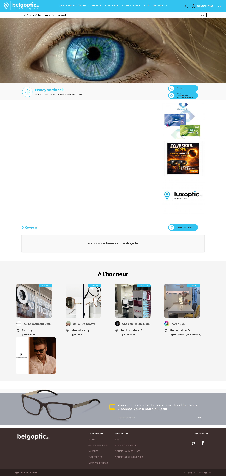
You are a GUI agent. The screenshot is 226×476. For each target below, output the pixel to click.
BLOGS (118, 439)
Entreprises (111, 6)
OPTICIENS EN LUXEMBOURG (129, 457)
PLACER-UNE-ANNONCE (126, 445)
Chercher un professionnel (73, 6)
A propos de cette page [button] (196, 15)
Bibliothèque (160, 6)
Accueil (30, 15)
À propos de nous (131, 6)
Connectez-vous (205, 6)
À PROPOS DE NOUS (98, 463)
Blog (146, 6)
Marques (96, 6)
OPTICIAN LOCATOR (97, 445)
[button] (186, 6)
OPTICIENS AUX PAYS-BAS (127, 451)
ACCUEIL (92, 439)
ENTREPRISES (95, 457)
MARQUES (93, 451)
